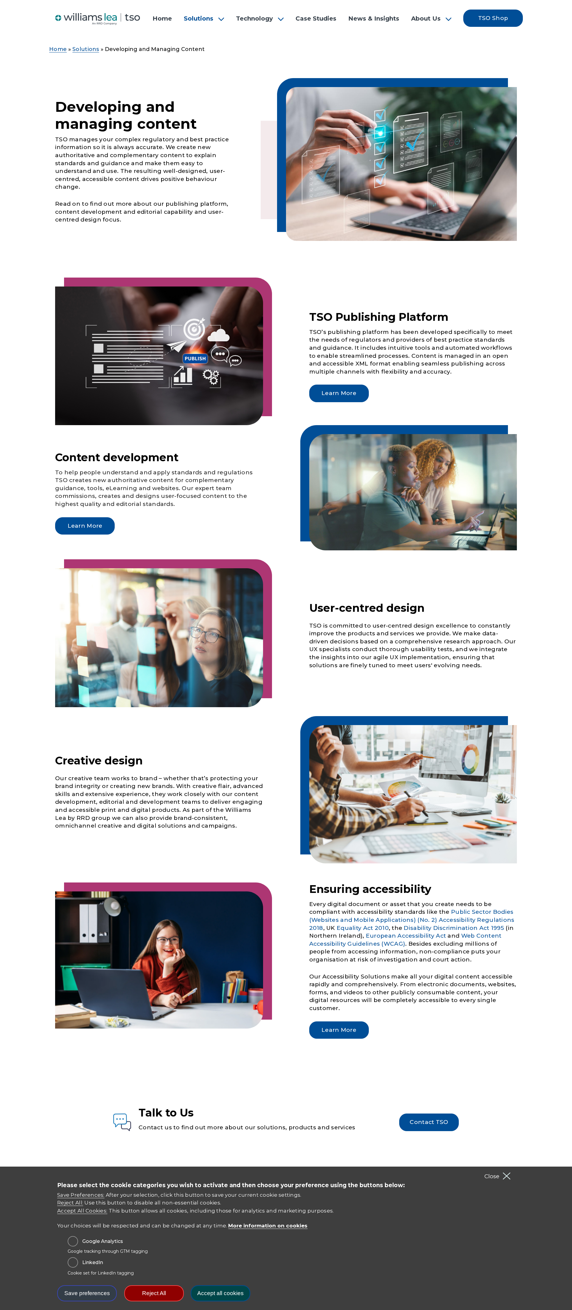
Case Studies (316, 18)
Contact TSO (429, 1122)
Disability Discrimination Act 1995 (454, 928)
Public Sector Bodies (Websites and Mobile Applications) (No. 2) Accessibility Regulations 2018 (412, 919)
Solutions (198, 18)
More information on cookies (267, 1226)
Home (162, 18)
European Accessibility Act (406, 935)
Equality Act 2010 (363, 928)
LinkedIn (92, 1263)
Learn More (338, 393)
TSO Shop (493, 18)
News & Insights (373, 18)
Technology (254, 18)
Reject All (154, 1293)
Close (491, 1176)
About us (426, 18)
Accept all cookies (220, 1293)
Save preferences (87, 1293)
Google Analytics (102, 1241)
